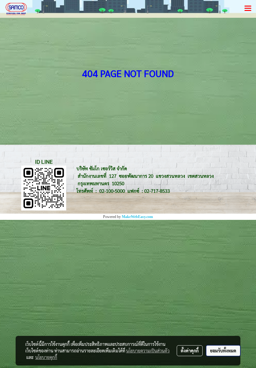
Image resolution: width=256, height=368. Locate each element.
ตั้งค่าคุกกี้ (190, 350)
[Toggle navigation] (248, 9)
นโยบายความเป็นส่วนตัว (148, 350)
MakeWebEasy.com (137, 217)
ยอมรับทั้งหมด (223, 350)
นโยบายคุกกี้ (46, 357)
